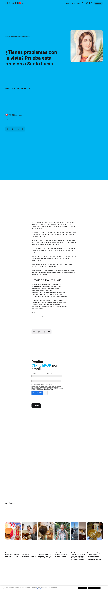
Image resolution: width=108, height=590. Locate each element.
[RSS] (91, 3)
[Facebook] (82, 3)
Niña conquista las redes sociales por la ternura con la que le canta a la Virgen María (45, 555)
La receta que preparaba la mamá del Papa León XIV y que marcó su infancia (12, 555)
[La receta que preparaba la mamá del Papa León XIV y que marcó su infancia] (13, 531)
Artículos (72, 3)
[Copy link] (22, 129)
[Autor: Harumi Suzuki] (40, 538)
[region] (54, 588)
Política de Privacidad (37, 588)
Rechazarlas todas (82, 587)
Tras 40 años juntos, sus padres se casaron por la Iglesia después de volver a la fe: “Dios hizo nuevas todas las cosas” (78, 557)
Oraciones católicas (15, 36)
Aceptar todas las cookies (94, 587)
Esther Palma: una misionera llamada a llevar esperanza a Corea (60, 555)
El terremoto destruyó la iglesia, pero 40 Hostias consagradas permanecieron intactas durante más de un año (94, 556)
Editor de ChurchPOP (12, 114)
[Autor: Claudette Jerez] (89, 538)
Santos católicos (25, 36)
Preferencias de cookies (71, 587)
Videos (78, 3)
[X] (85, 3)
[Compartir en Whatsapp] (12, 129)
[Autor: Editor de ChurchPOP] (6, 115)
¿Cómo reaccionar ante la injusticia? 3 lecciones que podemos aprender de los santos (29, 555)
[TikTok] (89, 3)
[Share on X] (17, 129)
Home (67, 3)
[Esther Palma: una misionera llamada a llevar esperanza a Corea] (62, 531)
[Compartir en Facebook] (7, 129)
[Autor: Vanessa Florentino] (57, 538)
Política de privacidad (49, 389)
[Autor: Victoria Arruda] (7, 538)
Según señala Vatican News (40, 240)
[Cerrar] (106, 587)
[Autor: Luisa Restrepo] (24, 538)
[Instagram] (87, 3)
